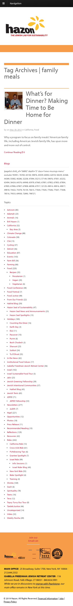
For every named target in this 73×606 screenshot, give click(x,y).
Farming (11, 264)
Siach (9, 486)
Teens (9, 494)
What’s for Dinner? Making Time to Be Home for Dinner (36, 107)
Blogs (7, 163)
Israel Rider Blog (19, 467)
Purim (12, 338)
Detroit (10, 249)
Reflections (12, 432)
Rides (9, 440)
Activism (11, 210)
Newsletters (12, 405)
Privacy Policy (10, 601)
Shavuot (13, 346)
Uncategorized (13, 510)
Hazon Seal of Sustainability (20, 307)
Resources (11, 436)
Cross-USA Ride (17, 447)
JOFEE (9, 397)
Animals (10, 217)
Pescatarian (17, 276)
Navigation (15, 3)
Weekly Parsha (13, 518)
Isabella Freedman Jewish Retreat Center (25, 366)
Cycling (10, 245)
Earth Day (14, 327)
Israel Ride (14, 459)
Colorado (11, 237)
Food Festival (13, 291)
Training (13, 479)
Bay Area (14, 229)
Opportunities (13, 416)
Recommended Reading (18, 428)
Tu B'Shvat (14, 354)
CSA (9, 241)
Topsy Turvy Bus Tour (16, 502)
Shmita (10, 483)
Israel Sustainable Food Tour (20, 373)
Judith (12, 408)
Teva (9, 498)
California (28, 129)
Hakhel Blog (12, 303)
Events (10, 256)
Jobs (61, 598)
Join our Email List (33, 539)
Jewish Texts (12, 393)
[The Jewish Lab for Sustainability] (26, 36)
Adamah (11, 213)
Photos (10, 420)
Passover (14, 334)
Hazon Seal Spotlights (20, 315)
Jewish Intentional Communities (21, 385)
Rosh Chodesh (16, 342)
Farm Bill (11, 260)
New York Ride (16, 471)
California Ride (16, 444)
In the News (12, 358)
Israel (9, 369)
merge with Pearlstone (48, 583)
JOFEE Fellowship (18, 401)
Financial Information (48, 598)
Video (9, 514)
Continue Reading (12, 152)
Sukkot (13, 350)
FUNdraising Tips (17, 451)
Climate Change (14, 233)
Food (36, 129)
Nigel (9, 412)
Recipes (13, 272)
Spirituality (12, 490)
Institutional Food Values (18, 362)
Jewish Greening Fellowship (20, 381)
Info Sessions (18, 463)
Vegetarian (17, 284)
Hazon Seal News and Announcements (27, 311)
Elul (11, 330)
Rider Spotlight (16, 475)
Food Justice (12, 295)
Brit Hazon (12, 221)
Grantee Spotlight (18, 455)
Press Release (13, 424)
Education (11, 252)
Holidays (11, 319)
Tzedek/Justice (13, 506)
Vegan (15, 280)
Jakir (9, 377)
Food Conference (15, 288)
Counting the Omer (18, 323)
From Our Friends (15, 299)
